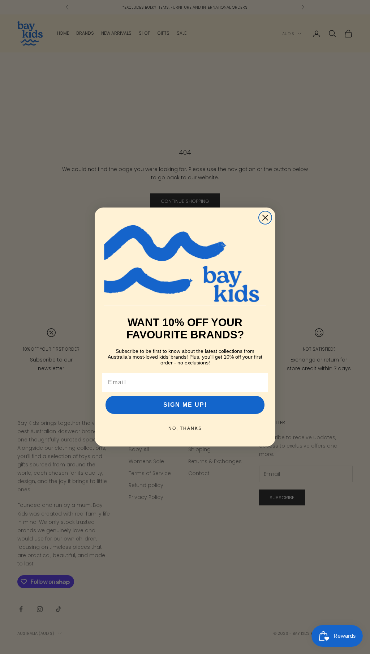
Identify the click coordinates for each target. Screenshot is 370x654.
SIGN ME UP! (185, 405)
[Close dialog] (265, 217)
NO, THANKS (185, 428)
